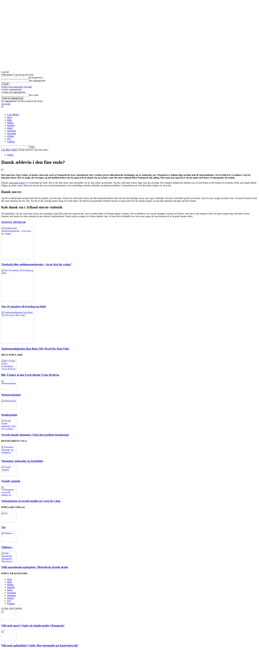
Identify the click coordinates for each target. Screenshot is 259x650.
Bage (9, 117)
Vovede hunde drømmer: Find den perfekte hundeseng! (35, 434)
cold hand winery (17, 182)
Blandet (11, 125)
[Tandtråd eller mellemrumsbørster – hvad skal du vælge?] (17, 258)
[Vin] (8, 521)
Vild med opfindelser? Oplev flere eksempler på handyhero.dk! (39, 645)
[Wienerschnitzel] (8, 389)
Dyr (9, 139)
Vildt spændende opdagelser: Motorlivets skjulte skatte (34, 567)
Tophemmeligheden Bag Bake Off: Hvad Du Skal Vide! (35, 348)
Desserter (11, 131)
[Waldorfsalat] (8, 409)
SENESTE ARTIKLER (13, 222)
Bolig (9, 128)
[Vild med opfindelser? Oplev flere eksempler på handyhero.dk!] (8, 639)
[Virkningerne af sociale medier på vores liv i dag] (8, 495)
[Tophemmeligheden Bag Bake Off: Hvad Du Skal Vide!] (17, 343)
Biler (9, 120)
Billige (10, 122)
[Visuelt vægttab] (8, 475)
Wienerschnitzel (10, 394)
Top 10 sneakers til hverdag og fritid (23, 306)
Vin (3, 527)
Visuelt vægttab (10, 481)
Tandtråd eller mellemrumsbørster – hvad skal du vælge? (36, 264)
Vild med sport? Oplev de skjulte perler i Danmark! (32, 625)
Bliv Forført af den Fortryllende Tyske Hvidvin (30, 374)
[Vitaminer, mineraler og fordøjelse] (8, 455)
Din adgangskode (37, 80)
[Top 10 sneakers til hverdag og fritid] (17, 300)
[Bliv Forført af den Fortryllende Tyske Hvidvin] (8, 369)
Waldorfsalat (9, 414)
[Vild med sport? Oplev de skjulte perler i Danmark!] (8, 619)
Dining (10, 136)
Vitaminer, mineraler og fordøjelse (22, 461)
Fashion (11, 141)
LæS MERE (13, 114)
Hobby (14, 150)
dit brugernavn (36, 77)
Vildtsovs (6, 547)
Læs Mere (6, 150)
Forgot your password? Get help (16, 86)
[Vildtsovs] (8, 541)
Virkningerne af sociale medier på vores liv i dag (30, 501)
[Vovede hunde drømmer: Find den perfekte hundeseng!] (8, 429)
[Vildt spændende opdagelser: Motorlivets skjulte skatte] (8, 561)
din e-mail (33, 95)
